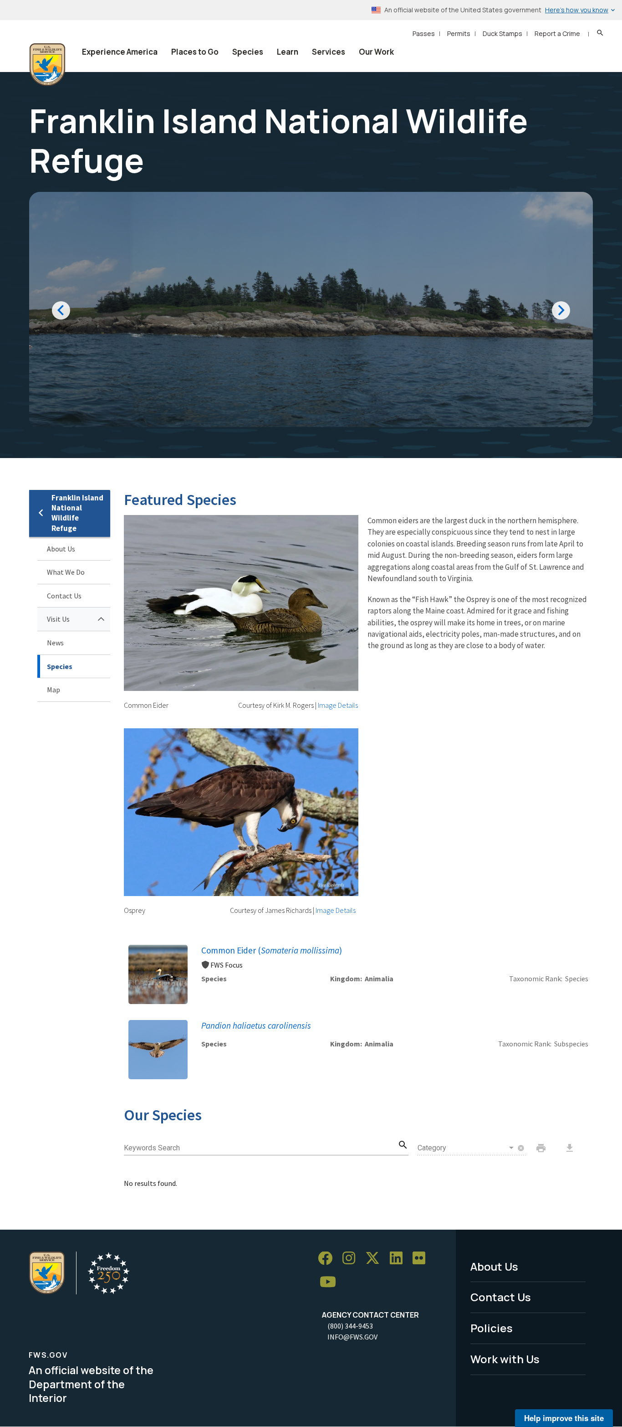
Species (247, 51)
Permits (458, 33)
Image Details (338, 705)
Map (53, 689)
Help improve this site (564, 1417)
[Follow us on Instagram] (352, 1259)
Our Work (376, 51)
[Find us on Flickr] (422, 1259)
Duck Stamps (502, 33)
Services (328, 51)
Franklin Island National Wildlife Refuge (77, 513)
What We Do (66, 572)
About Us (61, 548)
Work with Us (505, 1358)
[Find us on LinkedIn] (399, 1259)
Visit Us (58, 618)
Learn (287, 51)
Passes (424, 33)
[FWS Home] (47, 65)
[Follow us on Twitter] (375, 1259)
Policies (491, 1327)
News (55, 642)
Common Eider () (271, 950)
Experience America (120, 51)
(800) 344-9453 (350, 1325)
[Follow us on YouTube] (331, 1282)
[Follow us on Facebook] (328, 1259)
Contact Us (64, 595)
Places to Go (195, 51)
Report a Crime (557, 33)
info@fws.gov (352, 1336)
